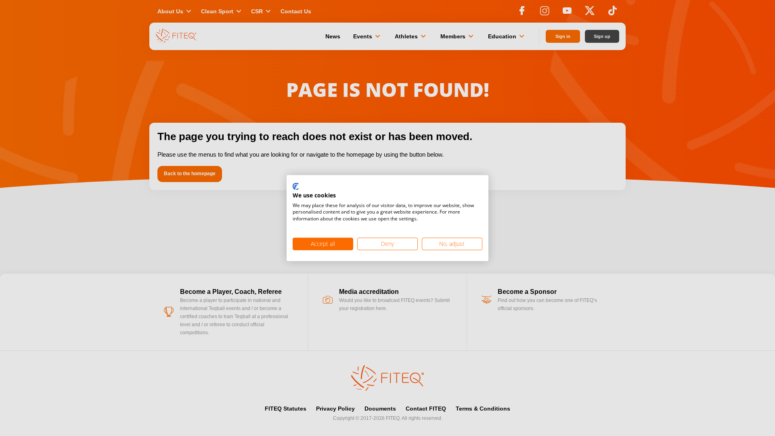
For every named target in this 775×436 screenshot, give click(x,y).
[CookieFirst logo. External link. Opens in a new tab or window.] (296, 187)
